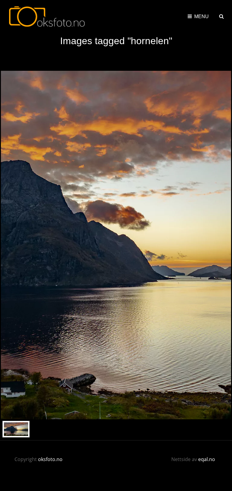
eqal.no (206, 459)
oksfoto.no (50, 459)
